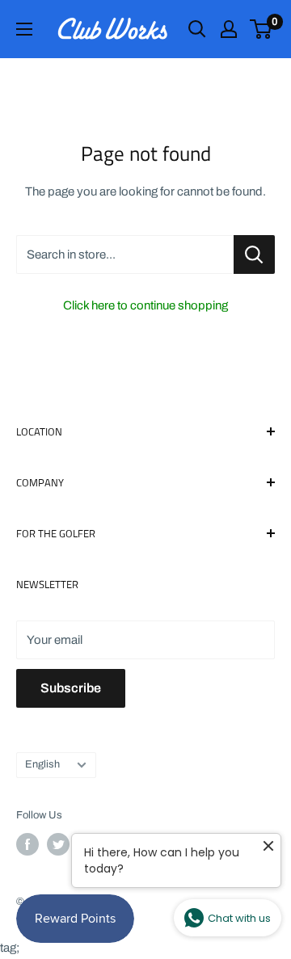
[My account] (229, 29)
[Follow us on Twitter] (58, 844)
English (42, 764)
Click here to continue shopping (145, 305)
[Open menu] (24, 29)
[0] (261, 29)
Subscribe (70, 688)
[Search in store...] (254, 254)
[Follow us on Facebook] (27, 844)
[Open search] (197, 29)
